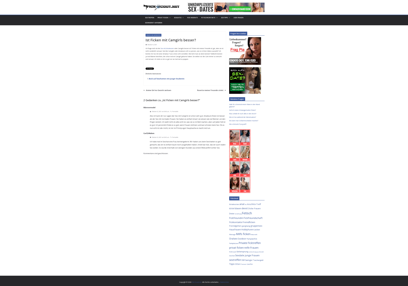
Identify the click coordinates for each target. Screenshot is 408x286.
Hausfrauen (235, 229)
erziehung (238, 214)
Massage (232, 234)
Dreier (231, 213)
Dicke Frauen (254, 208)
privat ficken (236, 247)
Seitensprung (242, 251)
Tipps (232, 264)
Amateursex (234, 204)
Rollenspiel (232, 252)
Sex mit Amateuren (167, 48)
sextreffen (235, 260)
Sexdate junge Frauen (247, 255)
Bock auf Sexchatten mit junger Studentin (166, 79)
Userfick (250, 264)
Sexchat (232, 256)
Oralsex (233, 238)
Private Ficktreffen (250, 243)
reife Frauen (251, 247)
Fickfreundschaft (253, 218)
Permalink (175, 111)
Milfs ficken (243, 234)
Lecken (257, 229)
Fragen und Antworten (153, 35)
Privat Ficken (163, 18)
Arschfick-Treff (254, 204)
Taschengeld (258, 260)
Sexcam (261, 252)
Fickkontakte (235, 222)
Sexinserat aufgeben (153, 23)
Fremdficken (249, 222)
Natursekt (254, 234)
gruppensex (256, 225)
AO (246, 204)
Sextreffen (149, 18)
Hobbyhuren (247, 229)
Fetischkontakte (208, 18)
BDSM (231, 208)
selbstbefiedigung (253, 252)
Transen (243, 264)
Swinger (249, 260)
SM (243, 260)
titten (238, 264)
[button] (169, 17)
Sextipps (224, 18)
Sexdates (177, 18)
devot (245, 208)
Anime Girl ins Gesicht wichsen (158, 90)
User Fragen (238, 18)
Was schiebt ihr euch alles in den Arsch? (242, 114)
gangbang (246, 226)
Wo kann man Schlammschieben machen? (243, 121)
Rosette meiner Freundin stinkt (210, 90)
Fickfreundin (236, 218)
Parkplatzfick (252, 239)
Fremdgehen (235, 225)
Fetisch (247, 213)
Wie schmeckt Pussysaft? (237, 124)
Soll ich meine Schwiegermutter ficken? (242, 110)
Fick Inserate (192, 18)
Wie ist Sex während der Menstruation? (242, 117)
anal (241, 204)
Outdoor (242, 238)
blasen (238, 208)
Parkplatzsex (233, 243)
